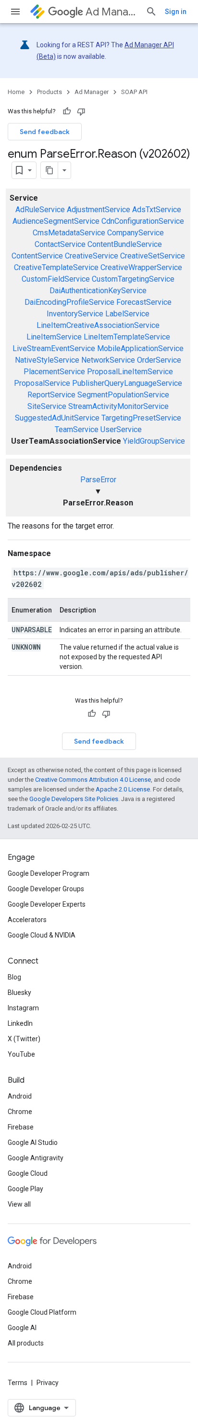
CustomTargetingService (133, 279)
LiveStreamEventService (53, 348)
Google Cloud (28, 1173)
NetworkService (108, 360)
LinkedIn (20, 1023)
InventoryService (75, 313)
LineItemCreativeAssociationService (98, 325)
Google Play (25, 1189)
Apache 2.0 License (123, 789)
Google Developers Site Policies (73, 798)
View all (19, 1204)
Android (20, 1096)
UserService (121, 429)
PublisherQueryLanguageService (127, 383)
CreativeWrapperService (141, 267)
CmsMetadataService (69, 232)
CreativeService (91, 255)
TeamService (77, 429)
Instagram (23, 1008)
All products (26, 1343)
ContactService (60, 244)
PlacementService (54, 371)
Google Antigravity (35, 1158)
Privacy (48, 1383)
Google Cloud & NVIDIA (41, 935)
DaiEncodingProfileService (69, 302)
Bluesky (19, 992)
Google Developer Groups (46, 889)
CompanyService (135, 232)
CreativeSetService (152, 255)
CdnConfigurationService (142, 221)
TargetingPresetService (141, 417)
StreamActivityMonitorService (118, 406)
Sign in (175, 11)
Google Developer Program (48, 873)
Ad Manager (112, 11)
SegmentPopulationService (123, 394)
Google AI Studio (33, 1142)
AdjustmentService (98, 209)
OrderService (159, 360)
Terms (17, 1383)
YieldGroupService (154, 441)
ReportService (51, 394)
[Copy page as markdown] (49, 170)
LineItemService (54, 336)
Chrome (20, 1111)
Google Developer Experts (47, 904)
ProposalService (42, 383)
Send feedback (45, 131)
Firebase (21, 1127)
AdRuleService (40, 209)
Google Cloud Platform (42, 1312)
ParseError (98, 479)
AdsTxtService (156, 209)
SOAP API (134, 91)
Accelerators (27, 920)
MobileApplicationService (140, 348)
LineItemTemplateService (127, 336)
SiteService (46, 406)
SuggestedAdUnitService (57, 417)
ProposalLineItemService (130, 371)
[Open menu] (15, 11)
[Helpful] (67, 111)
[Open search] (151, 11)
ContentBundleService (124, 244)
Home (16, 91)
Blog (14, 977)
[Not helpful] (81, 111)
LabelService (127, 313)
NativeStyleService (47, 360)
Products (49, 91)
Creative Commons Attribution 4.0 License (93, 779)
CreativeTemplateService (56, 267)
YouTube (21, 1054)
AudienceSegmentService (55, 221)
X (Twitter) (24, 1039)
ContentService (37, 255)
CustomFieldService (56, 279)
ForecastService (144, 302)
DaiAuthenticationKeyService (98, 290)
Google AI (22, 1328)
